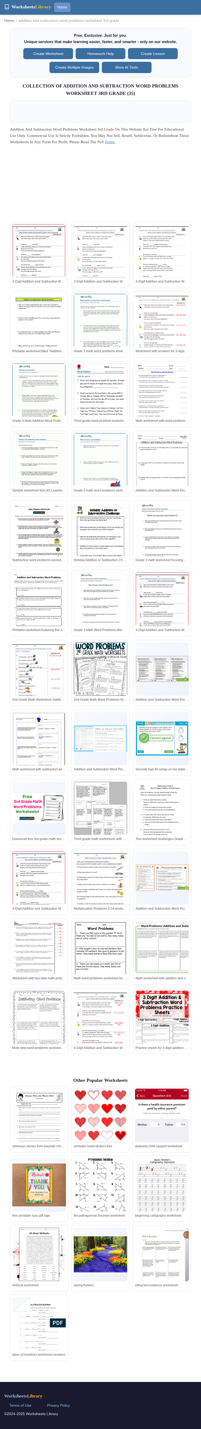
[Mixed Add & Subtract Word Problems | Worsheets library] (100, 328)
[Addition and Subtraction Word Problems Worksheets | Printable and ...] (100, 669)
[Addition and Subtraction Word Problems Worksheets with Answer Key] (162, 471)
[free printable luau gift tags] (39, 1185)
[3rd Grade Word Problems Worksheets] (100, 537)
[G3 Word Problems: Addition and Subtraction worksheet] (162, 819)
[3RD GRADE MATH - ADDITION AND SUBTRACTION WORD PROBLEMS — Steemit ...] (38, 328)
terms (110, 142)
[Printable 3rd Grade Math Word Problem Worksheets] (162, 948)
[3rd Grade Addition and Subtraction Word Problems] (39, 258)
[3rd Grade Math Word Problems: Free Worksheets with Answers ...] (38, 537)
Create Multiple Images (74, 67)
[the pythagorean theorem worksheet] (100, 1194)
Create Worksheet (48, 54)
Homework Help (100, 54)
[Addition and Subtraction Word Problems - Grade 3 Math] (100, 738)
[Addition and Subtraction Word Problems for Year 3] (162, 668)
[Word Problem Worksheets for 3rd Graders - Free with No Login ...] (100, 816)
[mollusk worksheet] (39, 1254)
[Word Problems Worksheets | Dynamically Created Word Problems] (162, 398)
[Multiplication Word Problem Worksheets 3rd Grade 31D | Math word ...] (100, 885)
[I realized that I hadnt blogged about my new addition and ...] (38, 1026)
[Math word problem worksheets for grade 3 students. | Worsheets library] (38, 397)
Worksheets (23, 1396)
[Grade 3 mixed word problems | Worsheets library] (100, 467)
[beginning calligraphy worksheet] (161, 1192)
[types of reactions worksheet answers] (39, 1333)
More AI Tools (126, 67)
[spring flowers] (100, 1254)
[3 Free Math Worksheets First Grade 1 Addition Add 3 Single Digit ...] (38, 467)
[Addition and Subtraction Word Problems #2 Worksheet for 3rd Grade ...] (162, 537)
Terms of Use (20, 1405)
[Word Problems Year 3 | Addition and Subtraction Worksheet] (162, 877)
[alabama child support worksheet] (161, 1136)
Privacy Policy (58, 1405)
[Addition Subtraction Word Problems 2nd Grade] (38, 676)
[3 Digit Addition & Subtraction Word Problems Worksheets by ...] (162, 1025)
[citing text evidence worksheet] (161, 1261)
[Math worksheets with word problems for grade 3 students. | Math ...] (100, 606)
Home (62, 7)
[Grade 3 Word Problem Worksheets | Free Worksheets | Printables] (100, 402)
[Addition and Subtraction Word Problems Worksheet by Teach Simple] (38, 607)
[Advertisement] (100, 185)
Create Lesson (153, 54)
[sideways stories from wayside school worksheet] (39, 1123)
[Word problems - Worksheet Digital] (100, 958)
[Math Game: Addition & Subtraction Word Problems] (162, 738)
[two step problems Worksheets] (38, 955)
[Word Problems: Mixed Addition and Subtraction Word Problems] (38, 745)
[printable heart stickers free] (100, 1118)
